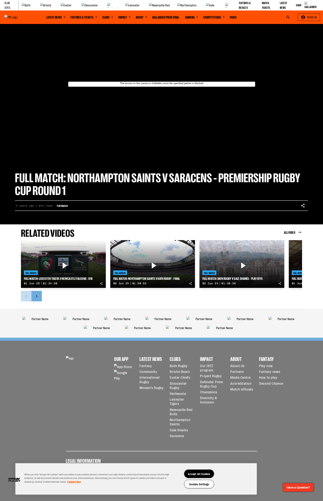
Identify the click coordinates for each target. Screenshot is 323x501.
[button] (14, 480)
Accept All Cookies (199, 473)
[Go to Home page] (19, 17)
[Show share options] (303, 206)
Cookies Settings (199, 484)
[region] (136, 479)
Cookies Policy (74, 481)
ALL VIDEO (289, 232)
